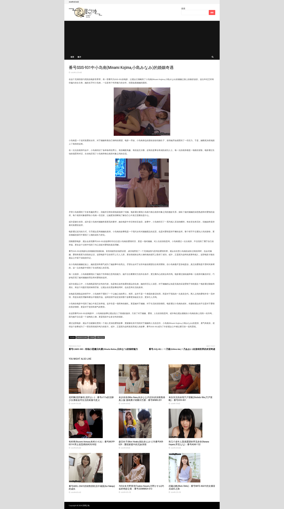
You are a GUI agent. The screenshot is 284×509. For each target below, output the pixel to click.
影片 (79, 57)
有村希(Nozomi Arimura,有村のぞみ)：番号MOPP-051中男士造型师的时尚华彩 (92, 443)
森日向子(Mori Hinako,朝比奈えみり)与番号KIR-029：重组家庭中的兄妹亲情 (141, 443)
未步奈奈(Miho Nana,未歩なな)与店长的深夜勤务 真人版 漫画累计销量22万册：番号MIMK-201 (142, 398)
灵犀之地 (85, 505)
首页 (72, 57)
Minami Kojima (82, 337)
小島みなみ (100, 337)
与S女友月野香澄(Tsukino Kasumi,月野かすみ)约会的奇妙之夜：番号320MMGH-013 (141, 487)
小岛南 (91, 337)
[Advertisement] (142, 37)
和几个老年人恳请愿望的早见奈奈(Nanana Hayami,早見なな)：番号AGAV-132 (189, 443)
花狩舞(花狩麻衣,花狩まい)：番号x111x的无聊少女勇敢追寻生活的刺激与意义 (91, 398)
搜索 (183, 8)
